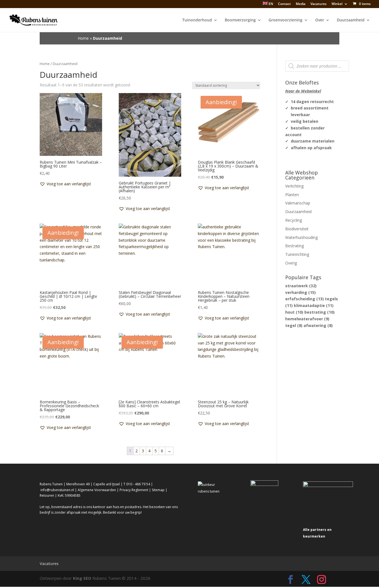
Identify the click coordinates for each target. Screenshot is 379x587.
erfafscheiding (304, 298)
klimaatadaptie (313, 305)
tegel (293, 325)
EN (270, 4)
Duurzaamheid (351, 20)
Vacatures (318, 4)
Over (319, 20)
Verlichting (294, 186)
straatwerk (301, 285)
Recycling (293, 220)
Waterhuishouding (301, 237)
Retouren (47, 495)
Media (300, 4)
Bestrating (294, 245)
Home (83, 38)
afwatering (318, 325)
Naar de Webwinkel (303, 91)
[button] (65, 184)
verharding (300, 292)
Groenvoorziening (285, 20)
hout (294, 312)
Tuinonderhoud (197, 20)
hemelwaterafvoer (307, 318)
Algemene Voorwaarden (97, 490)
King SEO (82, 578)
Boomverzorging (240, 20)
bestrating (319, 312)
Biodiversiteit (297, 228)
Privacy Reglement (134, 490)
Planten (292, 194)
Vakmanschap (297, 203)
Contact (284, 4)
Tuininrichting (297, 254)
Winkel (337, 4)
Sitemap (158, 490)
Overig (291, 263)
